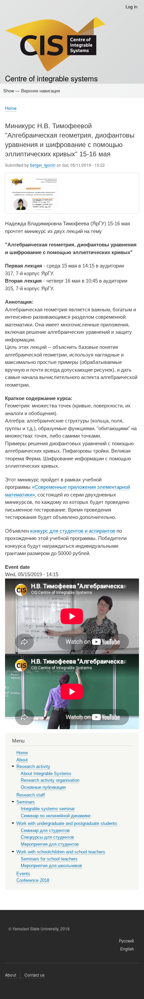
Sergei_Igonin (43, 165)
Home (10, 108)
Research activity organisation (50, 780)
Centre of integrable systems (51, 78)
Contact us (34, 975)
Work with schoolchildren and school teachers (60, 851)
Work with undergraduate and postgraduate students (66, 823)
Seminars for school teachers (49, 858)
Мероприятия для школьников (51, 865)
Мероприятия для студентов (50, 844)
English (127, 948)
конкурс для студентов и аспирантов (72, 531)
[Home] (55, 45)
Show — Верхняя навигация (31, 90)
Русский (126, 940)
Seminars (25, 801)
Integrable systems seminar (48, 808)
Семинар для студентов (45, 830)
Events (23, 873)
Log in (131, 6)
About (22, 759)
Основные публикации (43, 787)
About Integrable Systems (46, 773)
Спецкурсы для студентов (47, 837)
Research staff (30, 794)
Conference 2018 (32, 880)
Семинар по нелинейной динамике (55, 815)
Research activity (33, 766)
